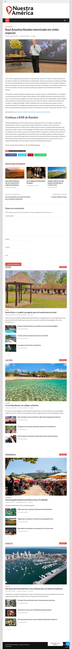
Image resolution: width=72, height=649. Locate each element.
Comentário (9, 216)
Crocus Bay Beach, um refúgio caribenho (21, 405)
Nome (7, 239)
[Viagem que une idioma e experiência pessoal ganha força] (10, 519)
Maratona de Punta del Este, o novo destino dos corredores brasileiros (34, 589)
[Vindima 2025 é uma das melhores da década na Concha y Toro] (57, 179)
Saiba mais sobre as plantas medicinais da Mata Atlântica (35, 509)
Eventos (7, 586)
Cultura (7, 403)
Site (6, 255)
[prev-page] (6, 355)
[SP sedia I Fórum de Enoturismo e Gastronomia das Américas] (10, 600)
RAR (46, 78)
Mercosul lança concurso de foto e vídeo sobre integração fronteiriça (39, 417)
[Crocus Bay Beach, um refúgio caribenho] (36, 382)
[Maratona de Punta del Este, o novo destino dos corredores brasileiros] (36, 565)
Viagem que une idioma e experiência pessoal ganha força (35, 519)
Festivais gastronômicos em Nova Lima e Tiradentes (26, 500)
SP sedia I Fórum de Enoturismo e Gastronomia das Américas (36, 600)
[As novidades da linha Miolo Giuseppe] (36, 179)
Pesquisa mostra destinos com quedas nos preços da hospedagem (38, 326)
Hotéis (7, 310)
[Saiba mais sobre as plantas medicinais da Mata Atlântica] (10, 509)
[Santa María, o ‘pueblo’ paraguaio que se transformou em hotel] (36, 289)
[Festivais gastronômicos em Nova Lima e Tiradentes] (36, 477)
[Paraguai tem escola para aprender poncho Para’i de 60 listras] (10, 427)
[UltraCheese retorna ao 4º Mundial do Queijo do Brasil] (10, 610)
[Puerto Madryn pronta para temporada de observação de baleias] (10, 436)
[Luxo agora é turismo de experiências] (10, 345)
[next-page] (9, 355)
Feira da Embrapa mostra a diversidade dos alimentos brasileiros (37, 619)
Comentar (33, 36)
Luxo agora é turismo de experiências (29, 345)
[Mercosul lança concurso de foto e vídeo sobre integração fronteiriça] (10, 417)
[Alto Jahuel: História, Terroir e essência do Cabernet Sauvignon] (14, 179)
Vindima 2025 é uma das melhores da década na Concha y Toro (56, 183)
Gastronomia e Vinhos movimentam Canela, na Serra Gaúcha (32, 112)
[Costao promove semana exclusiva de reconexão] (10, 336)
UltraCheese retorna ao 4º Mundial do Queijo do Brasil (34, 610)
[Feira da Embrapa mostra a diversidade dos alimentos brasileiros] (10, 619)
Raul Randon (16, 151)
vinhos (23, 151)
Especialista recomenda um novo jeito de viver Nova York (35, 528)
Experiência (8, 497)
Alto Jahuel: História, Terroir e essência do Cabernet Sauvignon (12, 183)
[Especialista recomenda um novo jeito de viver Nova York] (10, 528)
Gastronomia (9, 26)
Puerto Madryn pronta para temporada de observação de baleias (38, 436)
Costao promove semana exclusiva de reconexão (33, 335)
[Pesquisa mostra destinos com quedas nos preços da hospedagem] (10, 326)
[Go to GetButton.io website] (68, 647)
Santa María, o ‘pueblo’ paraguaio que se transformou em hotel (31, 312)
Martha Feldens (25, 36)
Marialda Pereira (22, 502)
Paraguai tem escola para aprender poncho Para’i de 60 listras (37, 426)
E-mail (8, 247)
